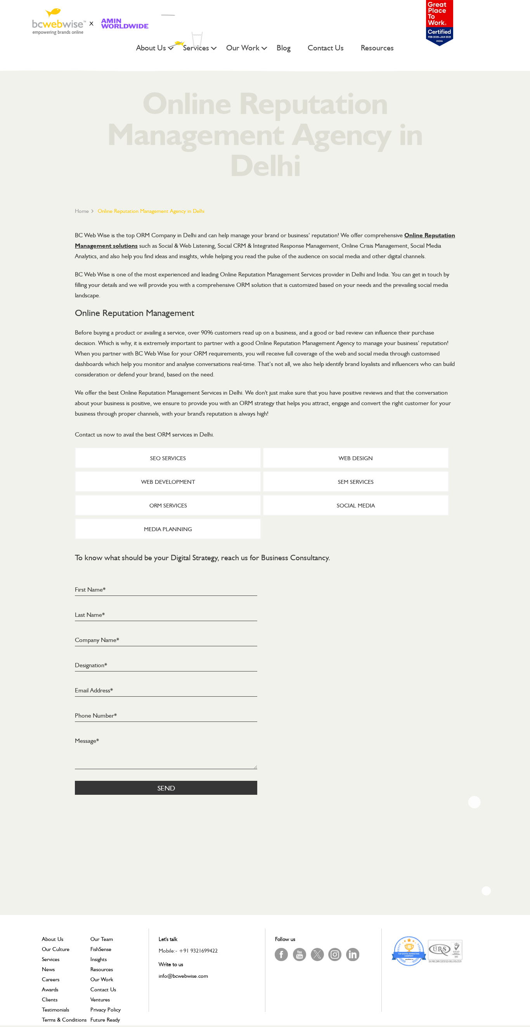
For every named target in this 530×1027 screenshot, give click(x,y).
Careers (50, 979)
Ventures (100, 999)
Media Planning (168, 529)
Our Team (101, 939)
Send (166, 788)
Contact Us (326, 48)
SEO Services (168, 458)
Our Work (243, 48)
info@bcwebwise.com (183, 976)
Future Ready (105, 1020)
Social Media (356, 505)
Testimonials (55, 1009)
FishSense (100, 949)
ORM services (168, 505)
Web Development (168, 481)
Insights (98, 959)
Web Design (356, 458)
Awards (50, 989)
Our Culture (55, 949)
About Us (151, 48)
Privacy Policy (105, 1009)
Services (196, 48)
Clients (49, 999)
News (48, 969)
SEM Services (356, 481)
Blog (284, 48)
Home (82, 211)
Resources (377, 48)
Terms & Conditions (64, 1020)
